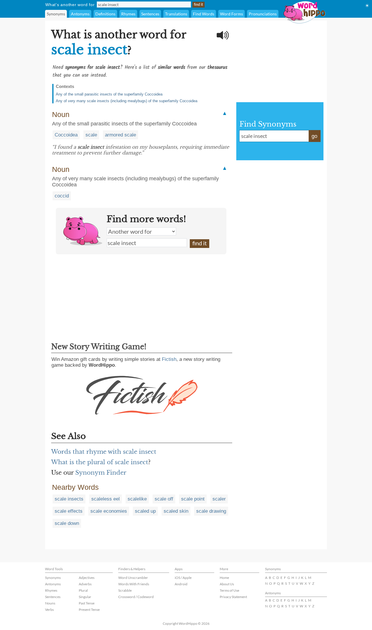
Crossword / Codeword (136, 597)
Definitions (105, 13)
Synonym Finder (100, 472)
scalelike (137, 499)
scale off (164, 499)
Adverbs (85, 584)
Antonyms (80, 13)
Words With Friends (133, 584)
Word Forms (231, 13)
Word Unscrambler (133, 577)
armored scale (120, 135)
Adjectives (86, 577)
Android (181, 584)
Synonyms (56, 13)
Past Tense (86, 603)
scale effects (69, 511)
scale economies (108, 511)
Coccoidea (66, 135)
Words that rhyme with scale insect (103, 451)
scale (91, 135)
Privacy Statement (233, 597)
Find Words (203, 13)
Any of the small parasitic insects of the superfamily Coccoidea (109, 94)
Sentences (150, 13)
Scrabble (125, 590)
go (314, 136)
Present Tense (89, 609)
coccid (62, 196)
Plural (83, 590)
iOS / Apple (183, 577)
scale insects (69, 499)
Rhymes (128, 13)
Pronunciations (263, 13)
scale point (193, 499)
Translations (176, 13)
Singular (85, 597)
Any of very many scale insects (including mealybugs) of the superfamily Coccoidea (126, 101)
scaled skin (176, 511)
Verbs (49, 609)
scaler (219, 499)
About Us (227, 584)
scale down (67, 523)
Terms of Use (229, 590)
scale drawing (211, 511)
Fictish (169, 359)
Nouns (50, 603)
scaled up (145, 511)
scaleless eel (105, 499)
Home (224, 577)
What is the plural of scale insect (99, 462)
